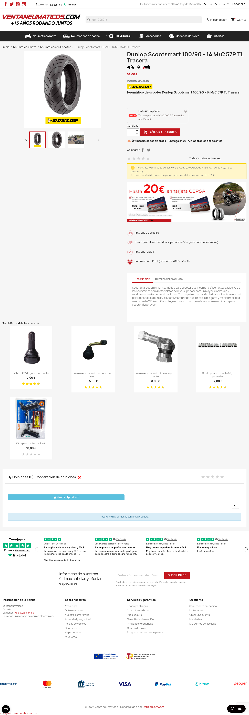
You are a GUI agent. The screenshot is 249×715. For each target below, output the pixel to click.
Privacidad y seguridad (78, 619)
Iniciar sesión (196, 610)
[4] (143, 158)
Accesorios (153, 36)
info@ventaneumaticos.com (18, 713)
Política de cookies (75, 623)
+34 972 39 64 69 (218, 4)
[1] (129, 158)
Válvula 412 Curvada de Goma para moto (93, 374)
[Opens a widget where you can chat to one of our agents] (236, 709)
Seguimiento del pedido (203, 606)
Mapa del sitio (73, 632)
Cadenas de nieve (187, 36)
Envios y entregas (137, 606)
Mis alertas (195, 619)
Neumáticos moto (44, 36)
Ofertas (219, 36)
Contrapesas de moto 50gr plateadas (218, 374)
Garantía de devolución (140, 619)
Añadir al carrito (160, 132)
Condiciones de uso (138, 610)
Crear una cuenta (199, 614)
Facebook (5, 4)
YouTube (17, 4)
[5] (148, 158)
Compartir (142, 150)
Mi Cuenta (71, 636)
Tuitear (148, 150)
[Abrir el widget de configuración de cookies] (6, 709)
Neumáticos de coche (85, 36)
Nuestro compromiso (77, 614)
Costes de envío (136, 628)
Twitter (11, 4)
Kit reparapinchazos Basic (31, 443)
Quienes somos (74, 610)
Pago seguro (134, 614)
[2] (134, 158)
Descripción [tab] (142, 279)
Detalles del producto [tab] (169, 279)
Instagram (24, 4)
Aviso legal (71, 606)
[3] (139, 158)
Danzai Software (153, 707)
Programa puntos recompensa (145, 632)
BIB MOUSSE (123, 36)
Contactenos (72, 628)
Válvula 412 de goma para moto (31, 373)
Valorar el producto (66, 497)
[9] (37, 384)
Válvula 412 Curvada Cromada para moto (155, 374)
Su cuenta (196, 600)
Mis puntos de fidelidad (202, 623)
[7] (33, 384)
